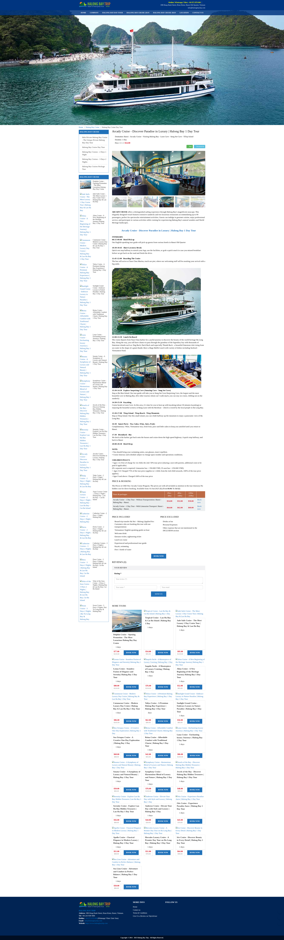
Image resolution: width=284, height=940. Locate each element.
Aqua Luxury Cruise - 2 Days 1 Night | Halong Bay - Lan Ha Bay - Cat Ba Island (100, 495)
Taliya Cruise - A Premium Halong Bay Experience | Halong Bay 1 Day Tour (156, 706)
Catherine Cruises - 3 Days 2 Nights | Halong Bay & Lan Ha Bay (100, 546)
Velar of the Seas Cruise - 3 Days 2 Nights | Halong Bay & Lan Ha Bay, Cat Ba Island (100, 585)
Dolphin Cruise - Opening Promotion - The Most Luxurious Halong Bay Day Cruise (100, 185)
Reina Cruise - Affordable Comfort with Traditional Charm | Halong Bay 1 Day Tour (100, 314)
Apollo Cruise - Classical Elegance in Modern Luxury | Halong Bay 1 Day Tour (126, 840)
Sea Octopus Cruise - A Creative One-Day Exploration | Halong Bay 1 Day (126, 740)
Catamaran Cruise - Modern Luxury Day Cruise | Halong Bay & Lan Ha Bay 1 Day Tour (126, 706)
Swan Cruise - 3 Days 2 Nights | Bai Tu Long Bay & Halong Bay (99, 608)
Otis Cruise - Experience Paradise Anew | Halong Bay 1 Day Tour (190, 806)
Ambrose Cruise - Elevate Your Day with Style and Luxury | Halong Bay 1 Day (158, 809)
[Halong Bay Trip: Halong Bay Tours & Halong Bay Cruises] (95, 4)
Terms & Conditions (140, 913)
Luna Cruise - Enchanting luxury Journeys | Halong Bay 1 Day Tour (189, 737)
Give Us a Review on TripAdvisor (145, 916)
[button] (202, 173)
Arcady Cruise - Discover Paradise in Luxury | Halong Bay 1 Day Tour (100, 457)
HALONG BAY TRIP (87, 911)
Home (83, 13)
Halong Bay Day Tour (112, 13)
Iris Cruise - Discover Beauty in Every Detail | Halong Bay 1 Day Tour (190, 840)
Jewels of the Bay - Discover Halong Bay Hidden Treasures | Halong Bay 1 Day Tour (190, 774)
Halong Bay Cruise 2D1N (138, 13)
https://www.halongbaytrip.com (97, 923)
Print (190, 146)
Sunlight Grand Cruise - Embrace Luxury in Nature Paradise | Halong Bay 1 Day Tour (99, 290)
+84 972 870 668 (91, 918)
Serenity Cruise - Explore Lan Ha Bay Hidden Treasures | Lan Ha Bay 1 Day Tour (126, 809)
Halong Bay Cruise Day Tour (93, 147)
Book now (159, 556)
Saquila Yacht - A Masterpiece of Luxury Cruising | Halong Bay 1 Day (158, 669)
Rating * (117, 573)
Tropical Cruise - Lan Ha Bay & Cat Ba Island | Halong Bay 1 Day (158, 620)
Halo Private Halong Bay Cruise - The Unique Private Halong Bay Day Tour (94, 140)
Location (184, 13)
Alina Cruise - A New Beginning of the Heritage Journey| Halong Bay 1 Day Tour (99, 219)
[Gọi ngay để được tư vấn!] (279, 923)
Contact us (197, 13)
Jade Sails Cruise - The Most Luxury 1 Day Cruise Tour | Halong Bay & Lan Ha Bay (189, 623)
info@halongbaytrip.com (196, 8)
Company (94, 13)
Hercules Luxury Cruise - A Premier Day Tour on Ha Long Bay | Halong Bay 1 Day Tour (158, 840)
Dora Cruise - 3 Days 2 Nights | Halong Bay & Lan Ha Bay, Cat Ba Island (99, 563)
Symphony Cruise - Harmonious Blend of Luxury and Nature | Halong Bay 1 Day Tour (100, 384)
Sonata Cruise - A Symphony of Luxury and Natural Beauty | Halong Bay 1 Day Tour (126, 774)
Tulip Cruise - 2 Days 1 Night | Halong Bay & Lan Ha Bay (99, 478)
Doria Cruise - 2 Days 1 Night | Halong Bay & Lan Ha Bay (99, 530)
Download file (200, 146)
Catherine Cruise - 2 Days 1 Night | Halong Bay (100, 515)
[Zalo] (279, 911)
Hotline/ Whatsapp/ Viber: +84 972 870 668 (184, 2)
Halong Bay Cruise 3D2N (164, 13)
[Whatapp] (279, 917)
